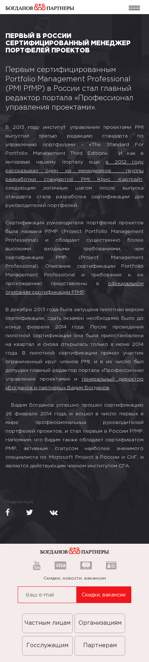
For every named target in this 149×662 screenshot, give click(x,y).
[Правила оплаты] (60, 566)
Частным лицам (48, 623)
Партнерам (100, 645)
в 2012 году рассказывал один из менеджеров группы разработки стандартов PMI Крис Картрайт (74, 171)
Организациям (100, 623)
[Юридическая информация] (109, 566)
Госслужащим (47, 645)
